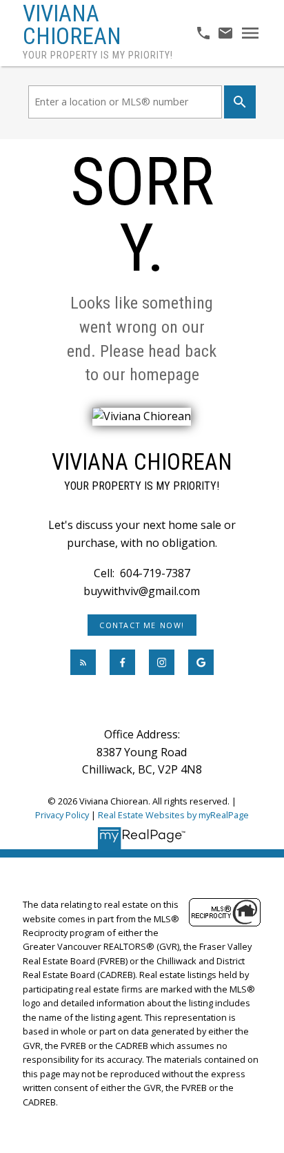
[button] (142, 625)
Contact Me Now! (142, 625)
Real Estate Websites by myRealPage (173, 815)
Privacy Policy (62, 815)
